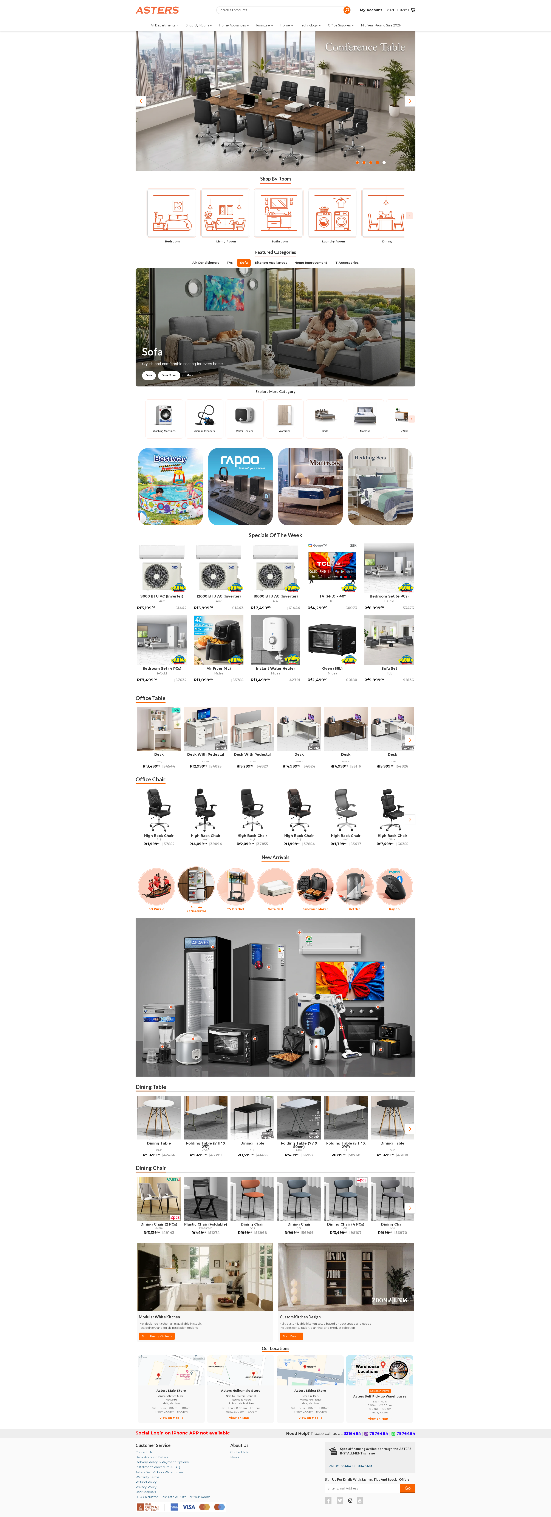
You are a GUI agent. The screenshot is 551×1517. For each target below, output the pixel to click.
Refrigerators (154, 375)
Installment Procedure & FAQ (158, 1467)
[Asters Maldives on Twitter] (340, 1503)
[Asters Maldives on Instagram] (350, 1501)
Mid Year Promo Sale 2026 (381, 25)
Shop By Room (198, 25)
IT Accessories (346, 263)
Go (408, 1488)
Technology (309, 25)
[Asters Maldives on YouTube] (360, 1503)
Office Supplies (339, 25)
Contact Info (239, 1452)
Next (410, 101)
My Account (371, 10)
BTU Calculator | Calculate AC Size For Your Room (173, 1497)
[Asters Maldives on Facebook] (329, 1503)
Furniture (263, 25)
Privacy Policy (146, 1487)
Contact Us (144, 1452)
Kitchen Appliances (271, 263)
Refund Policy (146, 1482)
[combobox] (283, 10)
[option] (159, 740)
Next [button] (410, 740)
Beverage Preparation (187, 375)
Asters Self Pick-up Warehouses (159, 1472)
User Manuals (146, 1492)
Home (285, 25)
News (234, 1457)
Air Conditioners (205, 263)
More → (235, 375)
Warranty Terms (147, 1477)
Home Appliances (233, 25)
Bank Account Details (152, 1457)
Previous (141, 101)
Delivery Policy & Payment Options (162, 1462)
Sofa (244, 263)
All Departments (163, 25)
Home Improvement (310, 263)
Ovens (216, 375)
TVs (230, 263)
